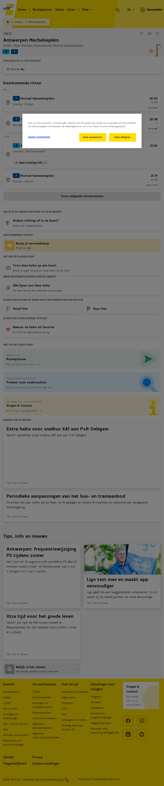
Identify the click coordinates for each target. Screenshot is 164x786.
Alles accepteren (92, 137)
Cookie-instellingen (39, 137)
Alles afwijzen (122, 137)
